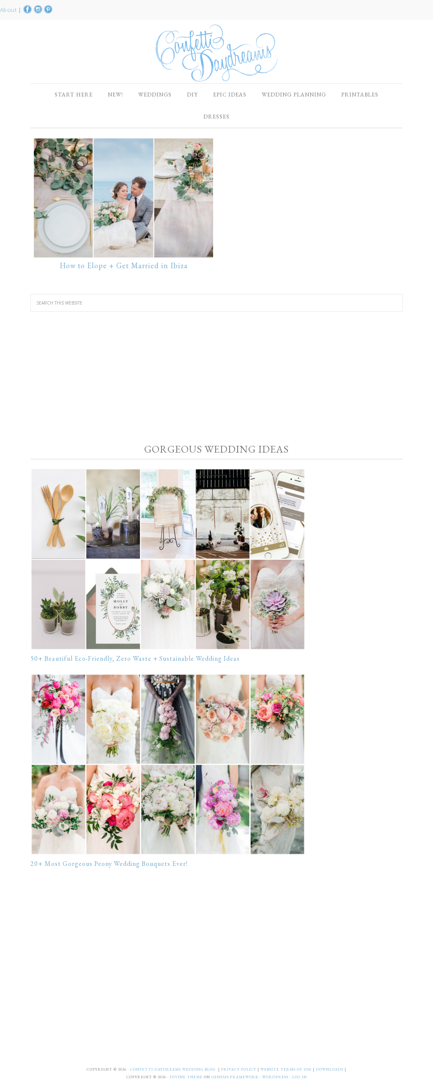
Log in (299, 1077)
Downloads (330, 1069)
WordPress (275, 1077)
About (9, 10)
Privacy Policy (239, 1069)
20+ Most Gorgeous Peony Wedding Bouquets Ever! (109, 863)
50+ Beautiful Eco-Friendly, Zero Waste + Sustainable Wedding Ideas (135, 658)
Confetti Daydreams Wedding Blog (216, 53)
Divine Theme (186, 1077)
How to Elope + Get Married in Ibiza (124, 265)
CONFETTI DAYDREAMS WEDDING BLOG (173, 1069)
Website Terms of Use (286, 1069)
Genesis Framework (234, 1077)
